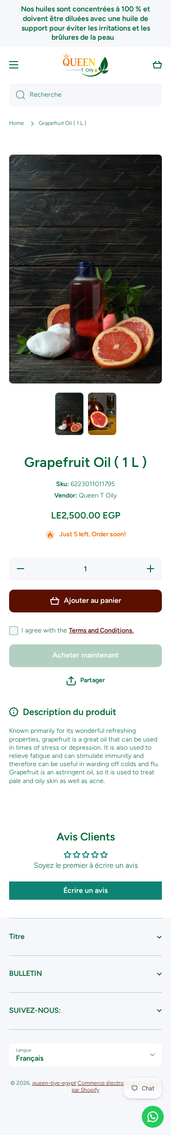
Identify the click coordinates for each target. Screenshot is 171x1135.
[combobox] (85, 94)
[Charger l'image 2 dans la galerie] (102, 414)
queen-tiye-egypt (54, 1083)
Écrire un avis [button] (85, 890)
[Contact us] (153, 1117)
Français (29, 1058)
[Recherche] (17, 94)
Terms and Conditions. (101, 630)
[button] (157, 64)
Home (16, 123)
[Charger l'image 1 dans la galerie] (69, 414)
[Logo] (86, 65)
